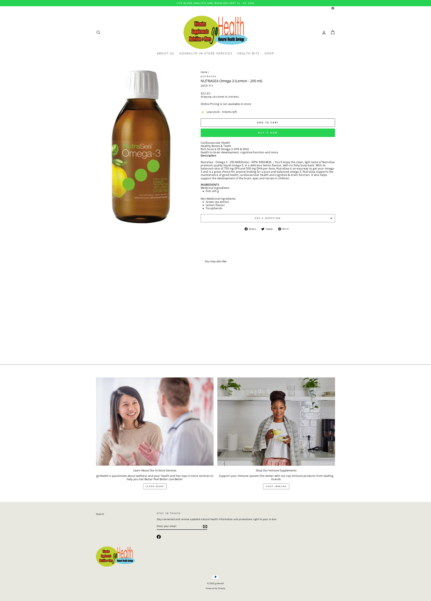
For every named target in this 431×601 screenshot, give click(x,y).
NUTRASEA (209, 76)
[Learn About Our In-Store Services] (155, 421)
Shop (269, 53)
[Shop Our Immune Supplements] (276, 421)
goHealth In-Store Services (206, 53)
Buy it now (267, 132)
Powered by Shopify (215, 588)
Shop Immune (276, 486)
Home (204, 72)
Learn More (155, 486)
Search (100, 514)
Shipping (206, 96)
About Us (165, 53)
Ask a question (268, 218)
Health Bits (249, 53)
